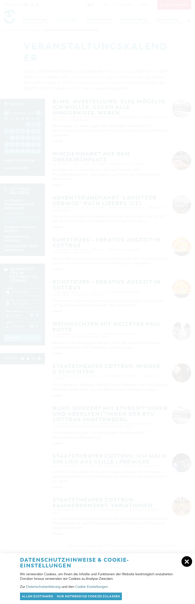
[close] (186, 561)
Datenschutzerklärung (43, 587)
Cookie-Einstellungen (91, 587)
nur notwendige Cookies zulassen (88, 596)
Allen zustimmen (37, 596)
